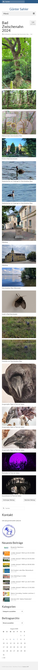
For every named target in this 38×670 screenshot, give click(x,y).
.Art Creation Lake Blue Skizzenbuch (22, 570)
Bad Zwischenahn (21, 34)
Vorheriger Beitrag (8, 500)
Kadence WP (26, 666)
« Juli (3, 657)
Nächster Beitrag (30, 500)
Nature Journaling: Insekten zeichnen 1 (23, 593)
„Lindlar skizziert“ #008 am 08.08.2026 (22, 564)
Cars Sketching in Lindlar (18, 576)
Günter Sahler (19, 9)
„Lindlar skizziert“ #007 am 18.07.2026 (22, 581)
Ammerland (14, 34)
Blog (28, 34)
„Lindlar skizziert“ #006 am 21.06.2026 (22, 587)
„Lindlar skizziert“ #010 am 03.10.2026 (22, 553)
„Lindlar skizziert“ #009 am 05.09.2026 (22, 558)
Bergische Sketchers (17, 547)
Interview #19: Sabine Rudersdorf (21, 599)
